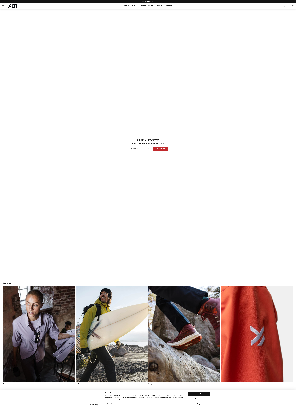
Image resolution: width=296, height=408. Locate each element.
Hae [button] (148, 148)
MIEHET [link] (159, 6)
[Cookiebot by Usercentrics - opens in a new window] (94, 405)
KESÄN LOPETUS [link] (129, 6)
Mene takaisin (135, 148)
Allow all (198, 393)
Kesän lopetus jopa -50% (148, 1)
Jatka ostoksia (161, 148)
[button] (3, 6)
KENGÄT (169, 6)
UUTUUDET (142, 6)
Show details (108, 403)
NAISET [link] (150, 6)
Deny (198, 404)
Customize (198, 399)
